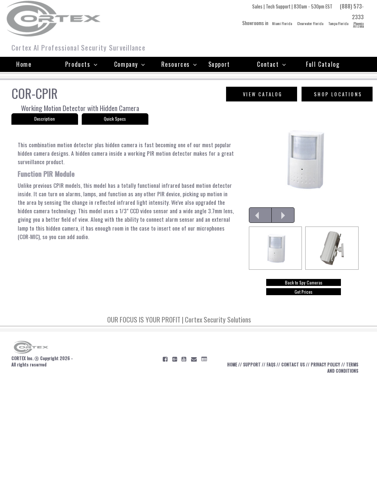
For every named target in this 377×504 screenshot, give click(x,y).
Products (78, 64)
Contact (268, 64)
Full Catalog (322, 64)
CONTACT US (293, 364)
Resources (175, 64)
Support (219, 64)
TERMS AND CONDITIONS (342, 367)
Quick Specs (115, 118)
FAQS (271, 364)
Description (44, 118)
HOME (232, 364)
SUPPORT (252, 364)
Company (126, 64)
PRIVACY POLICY (325, 364)
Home (23, 64)
